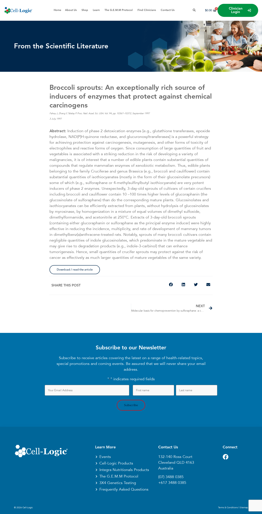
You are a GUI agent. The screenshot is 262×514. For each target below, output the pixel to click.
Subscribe (131, 405)
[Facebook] (225, 457)
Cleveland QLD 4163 (176, 462)
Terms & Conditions (228, 507)
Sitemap (244, 507)
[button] (170, 284)
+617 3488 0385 (172, 482)
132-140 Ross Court (175, 457)
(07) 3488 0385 (171, 477)
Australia (165, 468)
